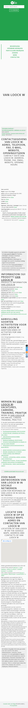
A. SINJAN (9, 571)
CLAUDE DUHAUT (20, 574)
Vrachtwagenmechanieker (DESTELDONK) (14, 431)
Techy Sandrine (4, 574)
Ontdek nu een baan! (14, 471)
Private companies (6, 133)
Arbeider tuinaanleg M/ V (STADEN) (12, 452)
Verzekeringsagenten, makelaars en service (13, 130)
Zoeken (15, 53)
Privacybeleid (13, 705)
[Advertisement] (14, 26)
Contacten (14, 57)
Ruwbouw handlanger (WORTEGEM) (12, 440)
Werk (15, 55)
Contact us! (21, 220)
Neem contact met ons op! (18, 216)
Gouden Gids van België (9, 704)
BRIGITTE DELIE (11, 569)
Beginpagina (15, 46)
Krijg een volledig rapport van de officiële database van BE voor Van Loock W (14, 313)
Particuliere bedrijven (15, 51)
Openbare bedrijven (15, 48)
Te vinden (14, 10)
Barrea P (15, 567)
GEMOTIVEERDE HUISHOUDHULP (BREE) (14, 450)
